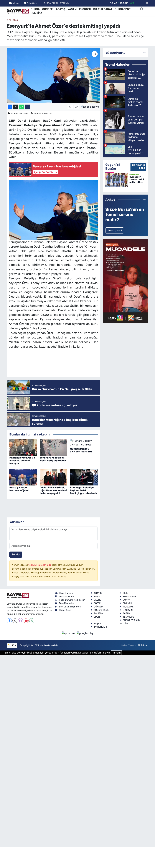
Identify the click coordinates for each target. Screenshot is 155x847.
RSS (13, 645)
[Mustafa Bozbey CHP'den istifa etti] (84, 442)
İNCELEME (128, 606)
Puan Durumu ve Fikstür (72, 600)
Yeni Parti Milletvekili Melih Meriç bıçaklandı (53, 459)
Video (16, 3)
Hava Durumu (66, 593)
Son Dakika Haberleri (70, 606)
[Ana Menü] (141, 13)
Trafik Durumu (66, 596)
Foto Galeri (32, 3)
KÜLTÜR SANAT (102, 9)
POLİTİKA (36, 12)
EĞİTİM (97, 603)
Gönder (16, 554)
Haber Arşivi (65, 610)
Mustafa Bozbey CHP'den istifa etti (81, 450)
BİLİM (126, 593)
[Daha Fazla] (27, 107)
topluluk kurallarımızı (39, 565)
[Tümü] (144, 52)
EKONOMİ (85, 9)
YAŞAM (72, 9)
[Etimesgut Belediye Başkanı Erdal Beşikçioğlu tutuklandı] (84, 476)
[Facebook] (9, 620)
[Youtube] (26, 620)
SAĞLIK (126, 613)
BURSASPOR (123, 9)
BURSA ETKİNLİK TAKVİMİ (56, 3)
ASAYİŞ (60, 9)
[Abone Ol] (90, 106)
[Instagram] (20, 620)
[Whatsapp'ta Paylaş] (21, 107)
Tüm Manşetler (67, 603)
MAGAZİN (128, 610)
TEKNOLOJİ (129, 616)
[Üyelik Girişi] (145, 3)
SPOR (97, 616)
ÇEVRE (97, 600)
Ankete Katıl (114, 230)
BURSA (35, 9)
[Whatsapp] (31, 620)
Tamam (116, 652)
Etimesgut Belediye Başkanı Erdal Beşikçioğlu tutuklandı (83, 490)
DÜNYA (126, 600)
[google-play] (85, 633)
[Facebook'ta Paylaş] (10, 107)
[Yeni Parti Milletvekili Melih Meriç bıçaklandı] (53, 447)
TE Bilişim (143, 645)
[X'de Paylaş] (15, 107)
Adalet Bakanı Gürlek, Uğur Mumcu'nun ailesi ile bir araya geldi (53, 490)
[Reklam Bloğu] (125, 280)
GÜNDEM (47, 9)
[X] (14, 620)
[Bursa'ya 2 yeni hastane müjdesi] (23, 476)
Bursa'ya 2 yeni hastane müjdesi (19, 489)
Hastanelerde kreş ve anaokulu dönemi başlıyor (22, 460)
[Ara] (142, 9)
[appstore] (68, 633)
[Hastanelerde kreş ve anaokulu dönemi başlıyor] (23, 447)
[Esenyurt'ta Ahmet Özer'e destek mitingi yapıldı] (53, 75)
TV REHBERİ (100, 626)
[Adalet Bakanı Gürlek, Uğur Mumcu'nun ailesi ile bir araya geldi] (53, 476)
